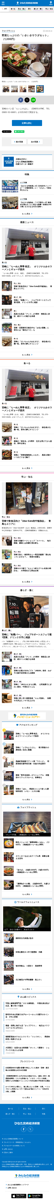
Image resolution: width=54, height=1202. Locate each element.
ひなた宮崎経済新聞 (27, 3)
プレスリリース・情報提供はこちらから (17, 1142)
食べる (13, 9)
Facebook (23, 1129)
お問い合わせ (8, 1149)
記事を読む (27, 123)
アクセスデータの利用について (14, 1146)
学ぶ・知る (49, 9)
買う (29, 9)
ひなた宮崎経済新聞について (13, 1139)
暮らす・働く (38, 9)
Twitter (30, 1129)
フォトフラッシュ (8, 31)
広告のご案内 (8, 1152)
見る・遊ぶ (21, 9)
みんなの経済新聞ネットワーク (27, 1176)
